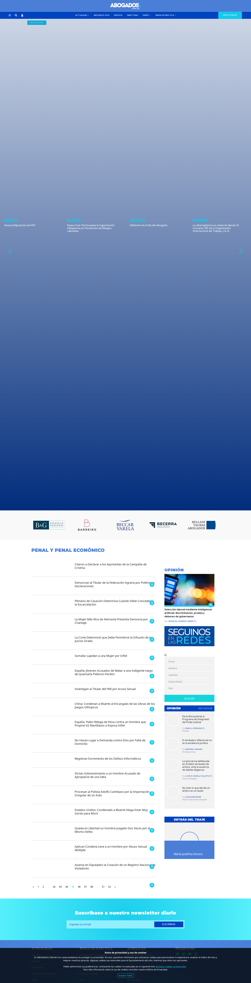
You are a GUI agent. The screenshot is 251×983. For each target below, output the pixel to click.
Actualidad (81, 15)
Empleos (118, 15)
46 (79, 886)
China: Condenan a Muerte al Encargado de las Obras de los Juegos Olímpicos (115, 705)
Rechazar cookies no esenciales (171, 966)
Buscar (189, 698)
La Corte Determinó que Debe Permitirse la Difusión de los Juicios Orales (114, 639)
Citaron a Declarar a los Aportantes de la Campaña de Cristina (111, 566)
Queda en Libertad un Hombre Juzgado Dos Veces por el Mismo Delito (112, 830)
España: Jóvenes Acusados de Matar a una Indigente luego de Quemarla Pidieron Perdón (114, 672)
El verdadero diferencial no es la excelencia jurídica (197, 742)
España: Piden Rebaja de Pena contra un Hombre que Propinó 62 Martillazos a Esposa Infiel (110, 723)
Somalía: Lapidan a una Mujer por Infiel (101, 656)
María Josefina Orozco (188, 854)
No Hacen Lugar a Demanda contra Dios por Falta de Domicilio (110, 742)
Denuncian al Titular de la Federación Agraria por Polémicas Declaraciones (115, 584)
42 (54, 886)
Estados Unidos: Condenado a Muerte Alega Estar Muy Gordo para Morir (111, 811)
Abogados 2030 (101, 15)
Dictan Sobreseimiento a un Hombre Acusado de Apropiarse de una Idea (107, 775)
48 (91, 886)
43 (60, 886)
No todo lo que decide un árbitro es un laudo (196, 789)
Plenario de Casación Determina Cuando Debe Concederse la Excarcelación (114, 602)
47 (85, 886)
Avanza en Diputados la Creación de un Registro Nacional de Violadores (115, 866)
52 (109, 886)
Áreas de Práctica (164, 15)
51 (103, 886)
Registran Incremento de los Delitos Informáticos (108, 759)
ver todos (204, 708)
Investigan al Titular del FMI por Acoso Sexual (105, 689)
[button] (10, 15)
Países (146, 15)
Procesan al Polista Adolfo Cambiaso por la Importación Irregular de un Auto (112, 793)
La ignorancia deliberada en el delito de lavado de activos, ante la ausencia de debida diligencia (195, 765)
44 (66, 886)
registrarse (230, 15)
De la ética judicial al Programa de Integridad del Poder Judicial (195, 719)
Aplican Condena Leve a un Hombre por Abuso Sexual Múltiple (111, 848)
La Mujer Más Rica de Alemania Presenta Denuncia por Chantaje (111, 621)
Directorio (132, 15)
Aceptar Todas (125, 975)
